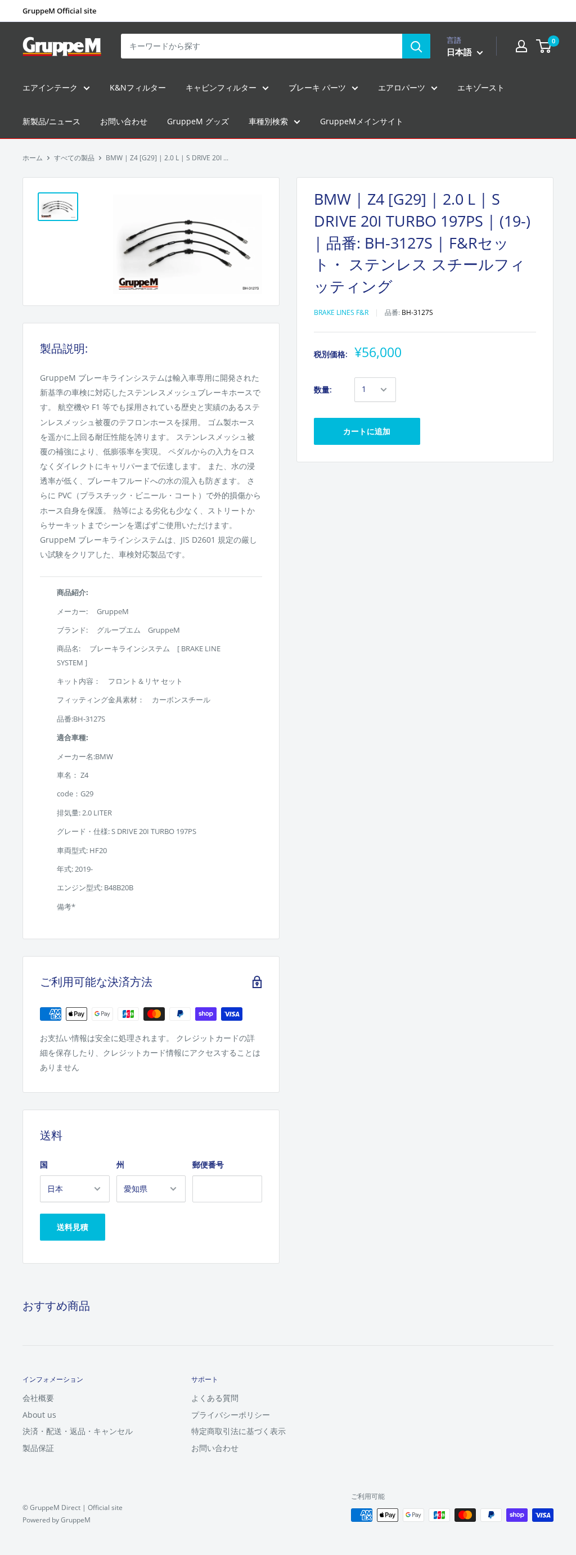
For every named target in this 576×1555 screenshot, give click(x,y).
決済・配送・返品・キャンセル (77, 1431)
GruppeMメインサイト (361, 121)
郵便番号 (208, 1164)
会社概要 (38, 1397)
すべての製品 (74, 158)
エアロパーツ (401, 87)
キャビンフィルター (221, 87)
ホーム (32, 158)
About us (39, 1414)
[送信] (416, 46)
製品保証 (38, 1448)
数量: (323, 389)
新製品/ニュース (51, 121)
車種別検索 (268, 121)
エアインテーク (50, 87)
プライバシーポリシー (230, 1414)
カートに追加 (366, 431)
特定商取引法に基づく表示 (238, 1431)
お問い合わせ (123, 121)
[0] (544, 46)
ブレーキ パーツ (317, 87)
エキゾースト (481, 87)
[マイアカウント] (521, 46)
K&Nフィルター (138, 87)
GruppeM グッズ (198, 121)
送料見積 (72, 1227)
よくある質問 (214, 1397)
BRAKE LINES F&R (341, 312)
